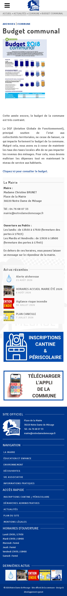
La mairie (9, 452)
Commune (24, 24)
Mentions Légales (15, 521)
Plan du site (11, 515)
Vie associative (13, 477)
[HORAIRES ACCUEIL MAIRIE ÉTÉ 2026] (9, 291)
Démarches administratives (22, 503)
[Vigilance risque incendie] (9, 303)
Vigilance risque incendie (31, 301)
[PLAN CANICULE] (9, 315)
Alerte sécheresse (27, 276)
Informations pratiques (19, 483)
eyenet (40, 592)
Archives (9, 24)
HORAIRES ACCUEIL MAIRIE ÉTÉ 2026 (39, 289)
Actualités (11, 509)
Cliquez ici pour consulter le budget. (25, 171)
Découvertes (12, 471)
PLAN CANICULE (26, 314)
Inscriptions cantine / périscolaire (26, 497)
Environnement (13, 464)
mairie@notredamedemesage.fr (24, 213)
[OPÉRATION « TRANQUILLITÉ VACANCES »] (56, 575)
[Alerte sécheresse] (9, 278)
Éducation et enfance (17, 458)
